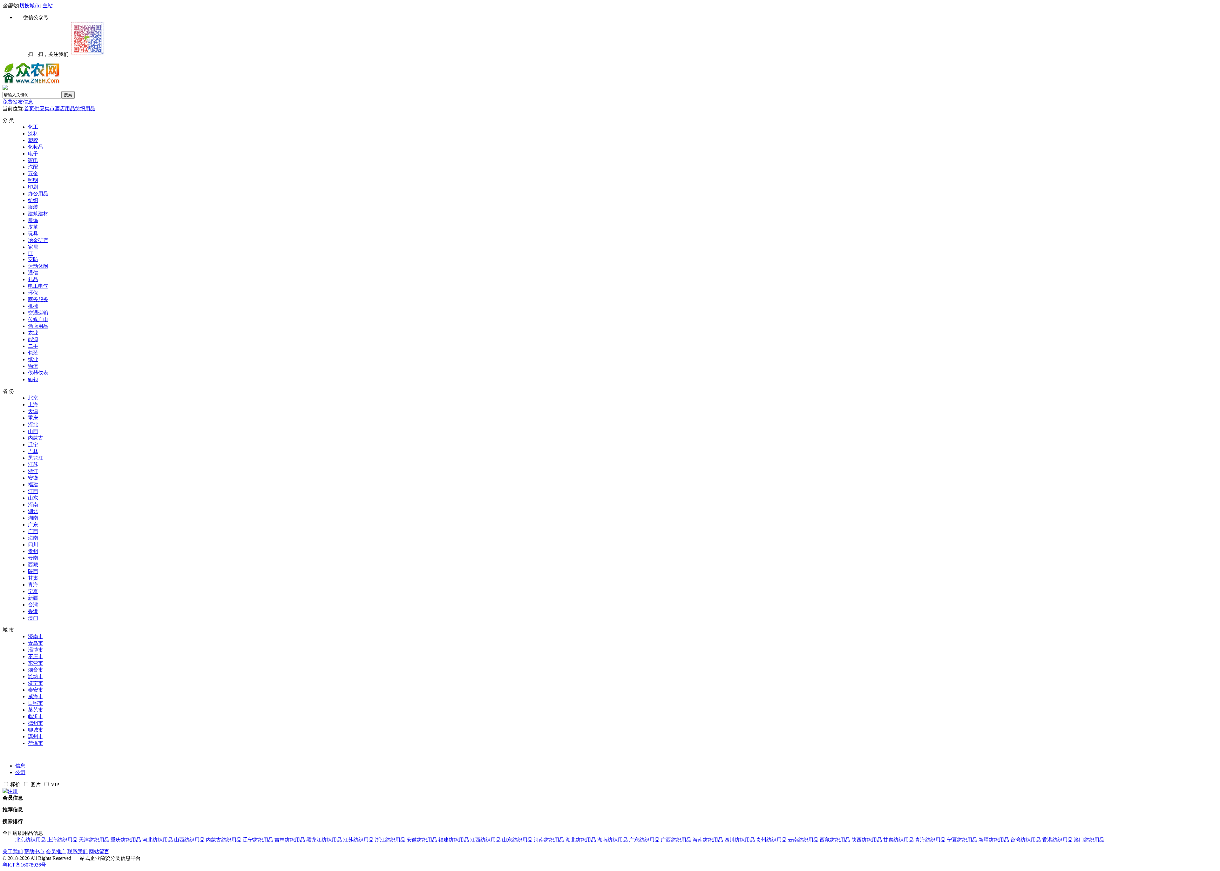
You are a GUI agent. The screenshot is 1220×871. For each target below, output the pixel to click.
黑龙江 (35, 458)
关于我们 (13, 851)
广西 (33, 531)
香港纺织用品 (1057, 839)
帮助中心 (34, 851)
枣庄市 (35, 656)
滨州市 (35, 736)
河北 (33, 424)
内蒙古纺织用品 (223, 839)
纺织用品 (85, 108)
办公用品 (38, 193)
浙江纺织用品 (390, 839)
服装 (33, 207)
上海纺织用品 (62, 839)
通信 (33, 272)
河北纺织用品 (157, 839)
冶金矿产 (38, 240)
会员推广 (56, 851)
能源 (33, 339)
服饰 (33, 220)
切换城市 (29, 5)
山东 (33, 498)
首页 (29, 108)
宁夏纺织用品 (962, 839)
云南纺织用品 (803, 839)
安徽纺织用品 (422, 839)
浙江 (33, 471)
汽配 (33, 167)
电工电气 (38, 286)
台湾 (33, 604)
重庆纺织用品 (126, 839)
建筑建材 (38, 213)
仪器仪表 (38, 372)
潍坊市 (35, 676)
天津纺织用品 (94, 839)
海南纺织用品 (708, 839)
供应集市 (44, 108)
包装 (33, 352)
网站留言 (99, 851)
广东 (33, 524)
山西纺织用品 (189, 839)
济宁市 (35, 683)
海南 (33, 538)
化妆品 (35, 147)
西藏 (33, 564)
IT (30, 253)
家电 (33, 160)
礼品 (33, 279)
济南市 (35, 636)
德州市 (35, 723)
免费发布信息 (18, 102)
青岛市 (35, 643)
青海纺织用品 (930, 839)
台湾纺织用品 (1025, 839)
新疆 (33, 598)
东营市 (35, 663)
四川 (33, 544)
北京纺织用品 (30, 839)
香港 (33, 611)
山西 (33, 431)
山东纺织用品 (517, 839)
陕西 (33, 571)
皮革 (33, 227)
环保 (33, 292)
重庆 (33, 418)
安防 (33, 259)
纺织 (33, 200)
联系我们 (77, 851)
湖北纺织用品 (581, 839)
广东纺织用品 (644, 839)
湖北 (33, 511)
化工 (33, 127)
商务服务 (38, 299)
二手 (33, 346)
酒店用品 (65, 108)
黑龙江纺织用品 (324, 839)
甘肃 (33, 578)
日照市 (35, 703)
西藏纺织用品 (835, 839)
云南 (33, 558)
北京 (33, 398)
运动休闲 (38, 266)
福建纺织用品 (453, 839)
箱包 (33, 379)
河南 (33, 504)
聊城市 (35, 730)
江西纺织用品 (485, 839)
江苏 (33, 464)
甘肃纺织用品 (898, 839)
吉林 (33, 451)
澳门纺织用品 (1089, 839)
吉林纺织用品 (289, 839)
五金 (33, 173)
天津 (33, 411)
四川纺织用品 (739, 839)
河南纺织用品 (549, 839)
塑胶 (33, 140)
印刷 (33, 187)
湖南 (33, 518)
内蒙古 (35, 438)
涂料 (33, 133)
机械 (33, 306)
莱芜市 (35, 709)
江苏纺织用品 (358, 839)
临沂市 (35, 716)
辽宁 (33, 444)
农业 (33, 332)
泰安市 (35, 689)
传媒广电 (38, 319)
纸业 (33, 359)
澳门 (33, 618)
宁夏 (33, 591)
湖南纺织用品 (612, 839)
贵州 (33, 551)
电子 (33, 153)
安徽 (33, 478)
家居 (33, 247)
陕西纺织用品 (866, 839)
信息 (20, 765)
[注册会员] (10, 791)
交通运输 (38, 312)
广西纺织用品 (676, 839)
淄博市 (35, 649)
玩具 (33, 233)
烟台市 (35, 669)
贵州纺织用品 (771, 839)
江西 (33, 491)
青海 (33, 584)
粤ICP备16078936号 (24, 865)
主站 (48, 5)
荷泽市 (35, 743)
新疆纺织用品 (994, 839)
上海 (33, 404)
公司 (20, 772)
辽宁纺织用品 (258, 839)
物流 (33, 366)
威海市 (35, 696)
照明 (33, 180)
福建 (33, 484)
